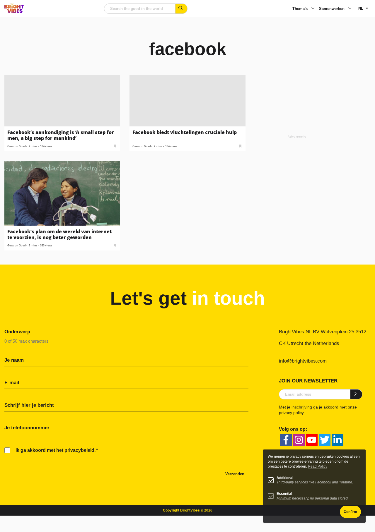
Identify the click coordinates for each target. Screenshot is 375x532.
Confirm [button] (350, 512)
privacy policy (291, 412)
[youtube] (312, 440)
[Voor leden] (114, 145)
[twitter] (324, 440)
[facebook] (286, 440)
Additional (285, 478)
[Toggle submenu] (313, 9)
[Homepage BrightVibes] (14, 11)
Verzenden (234, 474)
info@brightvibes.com (303, 361)
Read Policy (317, 466)
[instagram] (299, 440)
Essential (284, 494)
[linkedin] (337, 440)
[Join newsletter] (356, 394)
